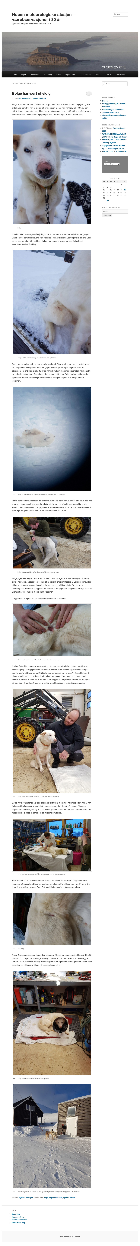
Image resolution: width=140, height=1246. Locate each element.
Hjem (15, 74)
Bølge (46, 1197)
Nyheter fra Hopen (26, 1197)
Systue (66, 1197)
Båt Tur (105, 100)
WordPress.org (18, 1222)
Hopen (23, 74)
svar (72, 1197)
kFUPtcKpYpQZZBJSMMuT (113, 139)
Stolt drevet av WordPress (70, 1236)
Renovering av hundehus (112, 109)
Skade (59, 1197)
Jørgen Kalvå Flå (39, 98)
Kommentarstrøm (19, 1219)
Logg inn (16, 1214)
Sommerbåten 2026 (110, 112)
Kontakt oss (120, 74)
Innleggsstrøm (18, 1216)
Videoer (99, 74)
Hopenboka (34, 74)
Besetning (48, 74)
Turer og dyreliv (109, 142)
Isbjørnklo (53, 1197)
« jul (107, 200)
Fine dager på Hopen (118, 136)
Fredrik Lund (107, 151)
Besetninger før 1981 (116, 148)
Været (58, 74)
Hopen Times (70, 74)
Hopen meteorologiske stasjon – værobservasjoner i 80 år (43, 16)
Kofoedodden (121, 151)
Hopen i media (85, 74)
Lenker (108, 74)
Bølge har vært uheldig (31, 93)
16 (125, 190)
